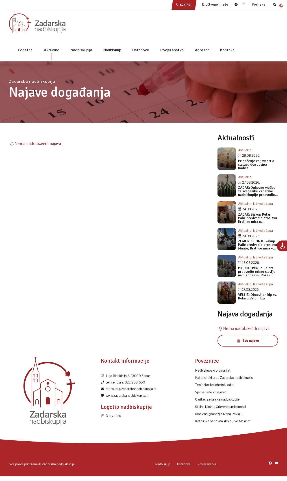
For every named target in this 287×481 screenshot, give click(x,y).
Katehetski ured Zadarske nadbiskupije (224, 377)
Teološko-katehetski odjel (214, 385)
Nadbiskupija (81, 50)
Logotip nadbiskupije (126, 406)
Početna (25, 50)
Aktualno (51, 50)
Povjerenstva (172, 50)
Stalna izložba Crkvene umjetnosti (220, 407)
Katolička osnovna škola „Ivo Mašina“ (223, 421)
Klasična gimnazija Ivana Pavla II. (219, 414)
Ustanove (140, 50)
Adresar (202, 50)
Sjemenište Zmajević (210, 392)
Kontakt (227, 50)
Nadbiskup (112, 50)
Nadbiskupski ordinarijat (212, 370)
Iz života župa (263, 204)
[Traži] (274, 4)
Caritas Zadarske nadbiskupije (217, 399)
